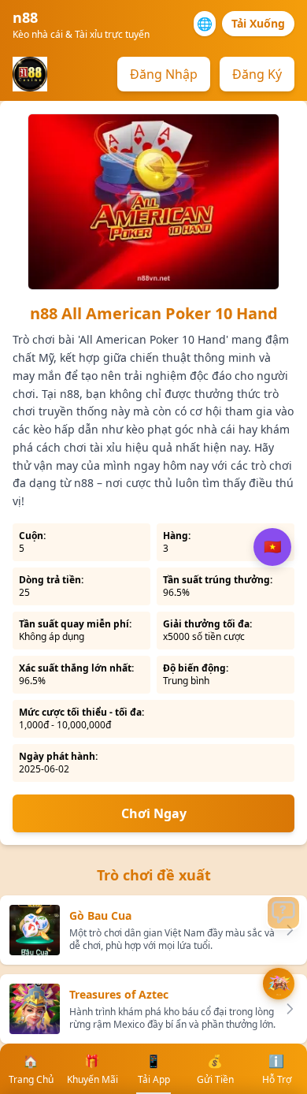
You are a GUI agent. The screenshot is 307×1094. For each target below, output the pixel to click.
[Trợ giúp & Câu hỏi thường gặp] (283, 912)
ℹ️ (276, 1069)
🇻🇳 (272, 547)
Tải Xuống (258, 23)
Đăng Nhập (164, 74)
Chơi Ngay (154, 813)
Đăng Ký (257, 74)
